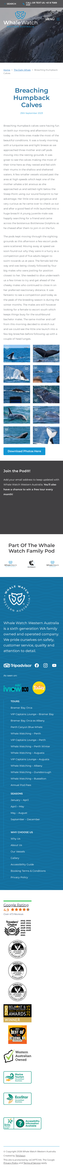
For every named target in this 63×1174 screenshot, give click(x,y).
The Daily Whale (22, 70)
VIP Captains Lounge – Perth (28, 740)
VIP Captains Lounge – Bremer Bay (32, 714)
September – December (25, 819)
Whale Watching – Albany (26, 765)
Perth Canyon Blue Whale (26, 727)
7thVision (20, 1155)
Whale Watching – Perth (26, 733)
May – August (19, 812)
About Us (16, 845)
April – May (17, 806)
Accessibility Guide (22, 864)
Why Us (15, 838)
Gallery (15, 858)
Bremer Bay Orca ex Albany (28, 720)
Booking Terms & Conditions (28, 870)
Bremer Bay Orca (21, 707)
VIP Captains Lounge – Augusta (30, 759)
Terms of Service (32, 1163)
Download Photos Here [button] (24, 451)
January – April (20, 800)
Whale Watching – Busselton (28, 778)
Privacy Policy (19, 877)
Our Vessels (18, 851)
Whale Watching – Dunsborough (31, 772)
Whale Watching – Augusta (27, 752)
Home (7, 70)
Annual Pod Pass (21, 785)
